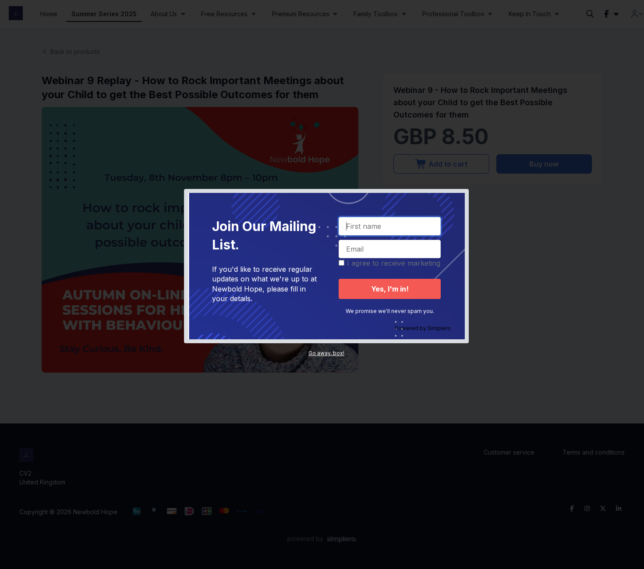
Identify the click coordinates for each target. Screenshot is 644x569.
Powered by (423, 328)
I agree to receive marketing (393, 263)
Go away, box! (326, 353)
